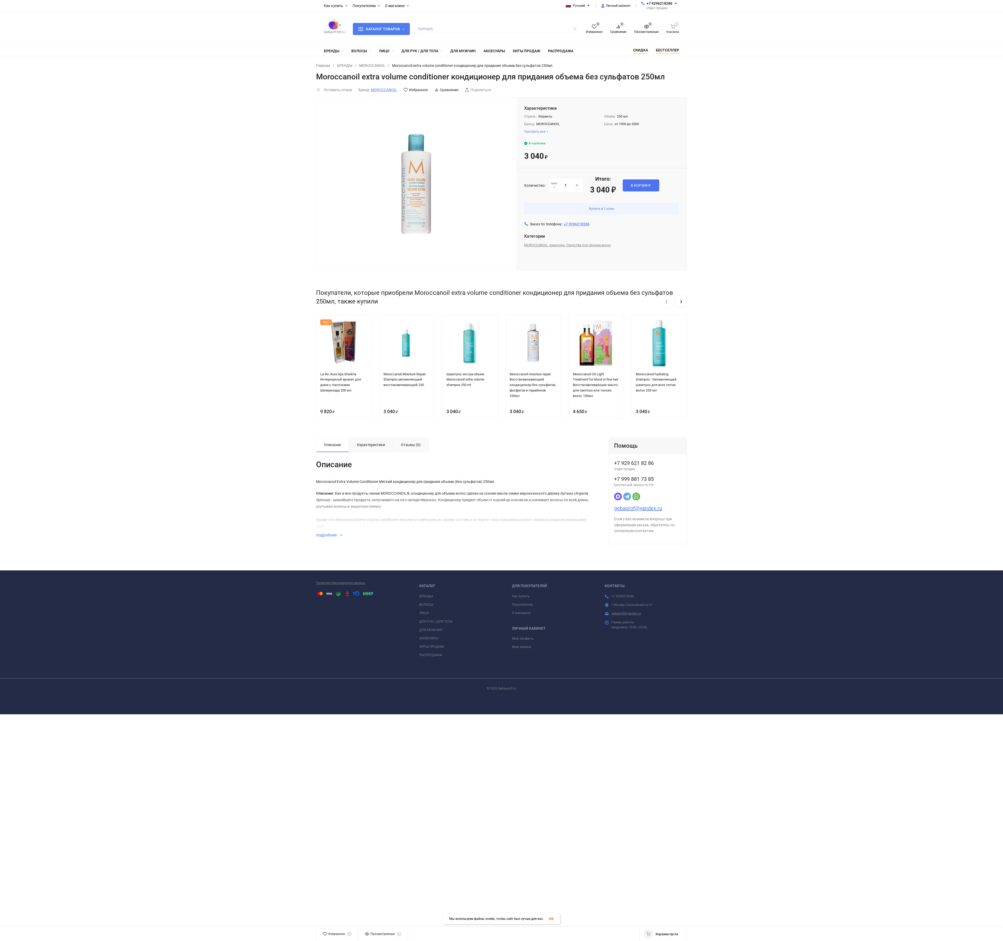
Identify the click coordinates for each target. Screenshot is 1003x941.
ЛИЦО (424, 613)
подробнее (327, 535)
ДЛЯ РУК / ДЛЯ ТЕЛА (435, 621)
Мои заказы (521, 647)
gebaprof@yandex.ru (638, 508)
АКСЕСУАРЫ (428, 638)
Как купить (520, 596)
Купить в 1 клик (601, 209)
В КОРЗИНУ (641, 185)
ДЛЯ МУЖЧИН (430, 630)
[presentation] (666, 301)
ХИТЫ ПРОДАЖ (431, 646)
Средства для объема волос (588, 245)
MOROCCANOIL (372, 65)
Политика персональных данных (340, 583)
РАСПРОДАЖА (430, 655)
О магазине (521, 613)
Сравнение (449, 90)
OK (551, 919)
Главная (323, 65)
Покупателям (522, 604)
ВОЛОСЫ (426, 604)
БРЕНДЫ (344, 65)
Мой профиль (523, 638)
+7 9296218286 (659, 3)
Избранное (418, 90)
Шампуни (557, 245)
